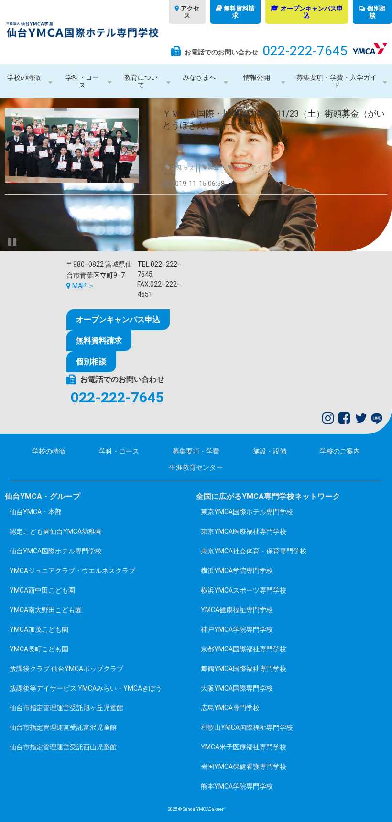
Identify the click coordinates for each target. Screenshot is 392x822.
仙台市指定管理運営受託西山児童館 (63, 747)
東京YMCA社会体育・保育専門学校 (253, 551)
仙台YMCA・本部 (36, 512)
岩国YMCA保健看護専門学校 (243, 766)
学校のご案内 (340, 451)
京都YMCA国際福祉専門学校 (243, 649)
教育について (141, 81)
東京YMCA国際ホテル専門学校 (247, 512)
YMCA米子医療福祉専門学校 (243, 747)
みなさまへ (199, 77)
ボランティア (250, 167)
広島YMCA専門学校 (230, 708)
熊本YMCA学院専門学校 (237, 786)
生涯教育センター (196, 467)
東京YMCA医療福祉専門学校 (243, 531)
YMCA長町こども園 (39, 649)
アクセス (190, 12)
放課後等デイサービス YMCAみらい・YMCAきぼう (86, 688)
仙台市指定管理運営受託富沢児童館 (63, 727)
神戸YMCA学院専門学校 (237, 629)
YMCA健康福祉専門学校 (237, 610)
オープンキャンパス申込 (312, 12)
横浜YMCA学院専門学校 (237, 570)
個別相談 (376, 12)
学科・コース (82, 81)
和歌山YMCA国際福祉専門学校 (247, 727)
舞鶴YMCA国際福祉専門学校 (243, 668)
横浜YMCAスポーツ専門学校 (243, 590)
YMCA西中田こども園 (42, 590)
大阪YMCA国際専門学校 (237, 688)
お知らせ (182, 167)
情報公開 (256, 77)
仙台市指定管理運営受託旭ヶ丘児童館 (66, 708)
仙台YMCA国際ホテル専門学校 (56, 551)
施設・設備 (269, 451)
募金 (213, 167)
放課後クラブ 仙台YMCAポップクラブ (66, 668)
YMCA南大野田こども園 (46, 610)
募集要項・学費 (196, 451)
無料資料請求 (239, 12)
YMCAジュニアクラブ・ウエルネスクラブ (72, 570)
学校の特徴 (24, 77)
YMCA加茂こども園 (39, 629)
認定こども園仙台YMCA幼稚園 (56, 531)
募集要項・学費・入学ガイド (336, 81)
